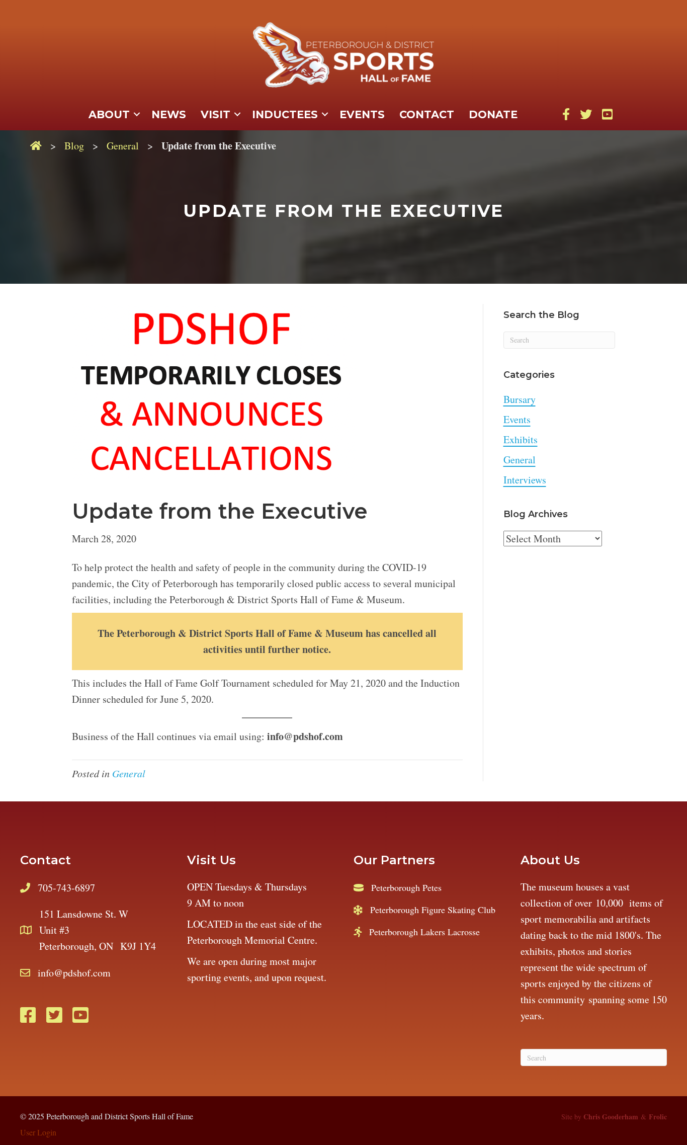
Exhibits (520, 439)
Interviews (524, 479)
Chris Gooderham (610, 1116)
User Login (38, 1132)
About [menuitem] (109, 114)
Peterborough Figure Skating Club (432, 910)
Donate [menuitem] (493, 114)
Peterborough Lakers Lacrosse (424, 932)
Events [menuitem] (362, 114)
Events (517, 419)
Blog (74, 145)
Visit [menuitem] (215, 114)
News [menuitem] (168, 114)
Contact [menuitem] (426, 114)
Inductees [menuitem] (285, 114)
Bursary (519, 399)
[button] (137, 114)
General (123, 145)
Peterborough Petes (406, 887)
